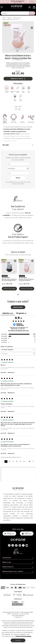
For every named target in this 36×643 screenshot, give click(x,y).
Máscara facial (17, 17)
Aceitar (18, 640)
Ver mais (6, 145)
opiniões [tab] (7, 313)
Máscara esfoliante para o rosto (10, 19)
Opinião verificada (8, 362)
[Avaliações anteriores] (2, 461)
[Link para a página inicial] (4, 18)
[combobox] (18, 13)
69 (29, 461)
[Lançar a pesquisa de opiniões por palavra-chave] (34, 354)
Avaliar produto (18, 307)
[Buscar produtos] (32, 13)
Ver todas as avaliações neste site (18, 330)
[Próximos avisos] (33, 461)
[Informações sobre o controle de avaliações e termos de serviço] (27, 327)
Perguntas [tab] (21, 313)
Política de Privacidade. (23, 636)
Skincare (9, 17)
